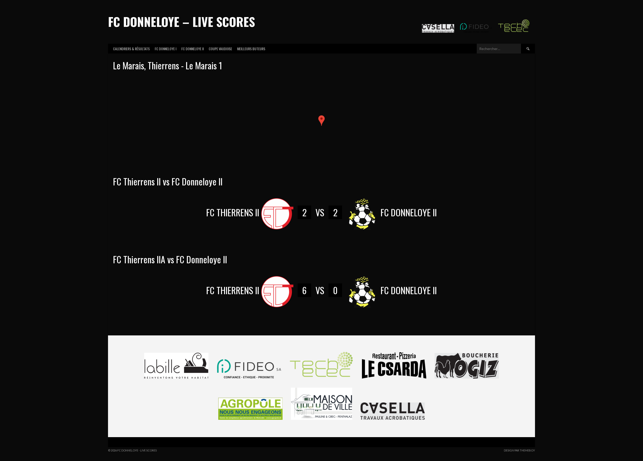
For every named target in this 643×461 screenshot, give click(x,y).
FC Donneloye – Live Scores (181, 21)
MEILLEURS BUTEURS (251, 48)
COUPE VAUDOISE (220, 48)
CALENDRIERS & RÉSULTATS (131, 48)
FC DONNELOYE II (192, 48)
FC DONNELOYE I (165, 48)
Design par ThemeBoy (519, 450)
